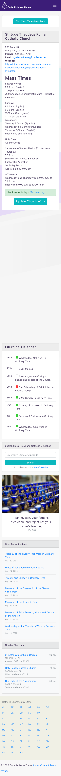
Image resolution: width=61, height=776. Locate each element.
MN (47, 724)
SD (47, 741)
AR (29, 707)
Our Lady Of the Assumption (20, 681)
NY (21, 735)
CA (38, 707)
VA (38, 747)
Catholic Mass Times (19, 7)
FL (29, 713)
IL (12, 718)
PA (21, 741)
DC (21, 713)
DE (12, 713)
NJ (3, 735)
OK (3, 741)
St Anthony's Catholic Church (21, 654)
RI (29, 741)
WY (21, 752)
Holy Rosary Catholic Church (20, 668)
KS (38, 718)
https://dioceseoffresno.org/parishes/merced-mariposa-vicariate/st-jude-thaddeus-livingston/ (29, 67)
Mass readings (37, 192)
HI (47, 713)
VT (29, 747)
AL (3, 707)
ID (3, 718)
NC (29, 735)
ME (12, 724)
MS (3, 730)
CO (47, 707)
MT (21, 730)
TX (12, 747)
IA (29, 718)
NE (29, 730)
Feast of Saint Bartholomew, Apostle (24, 567)
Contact (44, 765)
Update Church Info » (30, 201)
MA (29, 724)
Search (30, 462)
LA (3, 724)
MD (21, 724)
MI (38, 724)
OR (12, 741)
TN (3, 747)
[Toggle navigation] (55, 5)
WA (47, 747)
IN (21, 718)
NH (47, 730)
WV (3, 752)
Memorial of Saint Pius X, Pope (21, 602)
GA (38, 713)
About (36, 765)
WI (12, 752)
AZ (21, 707)
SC (38, 741)
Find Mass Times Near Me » (30, 21)
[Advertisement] (30, 243)
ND (38, 735)
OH (47, 735)
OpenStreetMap (41, 467)
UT (21, 747)
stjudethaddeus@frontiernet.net (29, 57)
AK (12, 707)
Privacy (4, 770)
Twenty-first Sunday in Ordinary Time (25, 577)
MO (12, 730)
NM (12, 735)
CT (3, 713)
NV (38, 730)
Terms (53, 765)
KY (47, 718)
